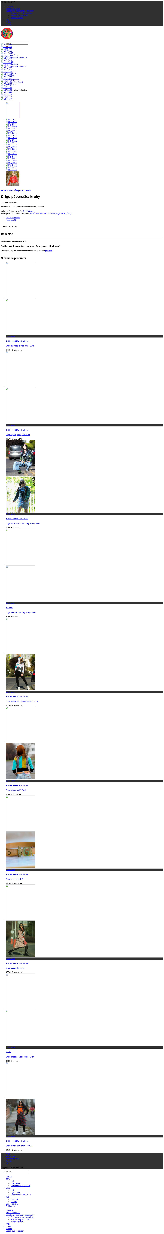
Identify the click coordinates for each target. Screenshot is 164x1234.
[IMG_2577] (6, 69)
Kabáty (27, 190)
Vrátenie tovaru (17, 18)
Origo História (12, 1204)
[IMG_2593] (6, 58)
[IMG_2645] (6, 67)
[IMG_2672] (6, 47)
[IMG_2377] (6, 94)
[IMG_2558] (6, 74)
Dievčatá (13, 71)
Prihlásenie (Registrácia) (14, 82)
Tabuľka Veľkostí (13, 8)
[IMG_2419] (6, 97)
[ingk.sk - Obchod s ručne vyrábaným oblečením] (7, 39)
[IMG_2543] (6, 78)
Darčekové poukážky (13, 80)
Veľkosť (4, 211)
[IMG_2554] (6, 76)
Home (3, 190)
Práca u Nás (11, 1156)
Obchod (10, 190)
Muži (8, 1188)
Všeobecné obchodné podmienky (20, 11)
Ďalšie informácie (13, 218)
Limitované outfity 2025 (19, 57)
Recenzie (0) (11, 220)
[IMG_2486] (6, 88)
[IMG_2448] (6, 92)
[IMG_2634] (6, 62)
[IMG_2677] (6, 49)
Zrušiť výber (28, 211)
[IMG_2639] (6, 65)
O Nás (8, 22)
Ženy (17, 190)
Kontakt (9, 24)
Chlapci (13, 73)
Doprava (9, 6)
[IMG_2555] (6, 72)
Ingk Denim (14, 55)
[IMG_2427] (6, 99)
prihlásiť (48, 251)
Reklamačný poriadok (19, 15)
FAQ (7, 20)
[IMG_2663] (6, 51)
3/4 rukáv (9, 608)
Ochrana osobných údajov (21, 13)
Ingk (12, 53)
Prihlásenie (10, 1206)
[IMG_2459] (6, 83)
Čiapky (8, 1052)
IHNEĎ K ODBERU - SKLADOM (42, 213)
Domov (9, 1177)
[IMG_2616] (6, 60)
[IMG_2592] (6, 56)
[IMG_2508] (6, 90)
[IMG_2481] (6, 85)
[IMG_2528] (6, 81)
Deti (7, 1197)
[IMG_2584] (6, 53)
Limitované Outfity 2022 (19, 66)
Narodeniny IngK (13, 1159)
